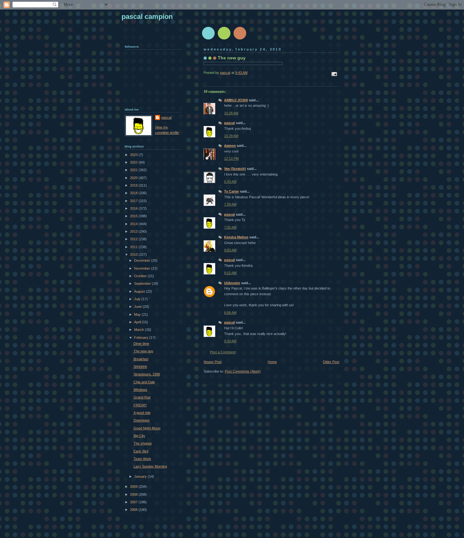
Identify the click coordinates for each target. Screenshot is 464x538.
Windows (140, 390)
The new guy (143, 351)
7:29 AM (230, 204)
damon (230, 145)
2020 (134, 178)
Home (272, 362)
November (142, 268)
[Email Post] (333, 73)
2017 (134, 201)
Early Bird (141, 451)
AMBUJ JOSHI (236, 100)
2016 (134, 208)
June (138, 306)
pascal (229, 123)
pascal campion (147, 17)
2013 (134, 231)
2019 (134, 185)
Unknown (232, 283)
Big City (139, 436)
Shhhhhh (140, 366)
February (141, 337)
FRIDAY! (140, 405)
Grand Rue (142, 397)
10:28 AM (231, 113)
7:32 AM (230, 227)
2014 (134, 224)
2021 (134, 170)
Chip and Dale (144, 382)
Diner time (141, 343)
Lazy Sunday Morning (150, 466)
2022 (134, 162)
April (138, 322)
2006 (134, 509)
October (141, 276)
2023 (134, 155)
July (137, 299)
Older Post (331, 362)
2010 (134, 254)
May (138, 314)
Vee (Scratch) (235, 168)
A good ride (142, 413)
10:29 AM (231, 136)
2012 (134, 239)
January (141, 476)
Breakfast (141, 359)
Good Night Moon (147, 428)
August (140, 291)
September (143, 283)
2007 (134, 502)
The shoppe (143, 443)
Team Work (142, 459)
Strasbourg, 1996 (147, 374)
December (142, 260)
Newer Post (213, 362)
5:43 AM (230, 181)
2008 (134, 494)
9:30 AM (230, 341)
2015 (134, 216)
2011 (134, 247)
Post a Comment (222, 352)
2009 (134, 486)
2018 (134, 193)
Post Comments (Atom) (243, 371)
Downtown (142, 420)
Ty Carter (231, 191)
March (139, 330)
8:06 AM (230, 312)
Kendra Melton (236, 237)
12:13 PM (231, 158)
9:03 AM (230, 250)
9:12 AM (230, 273)
